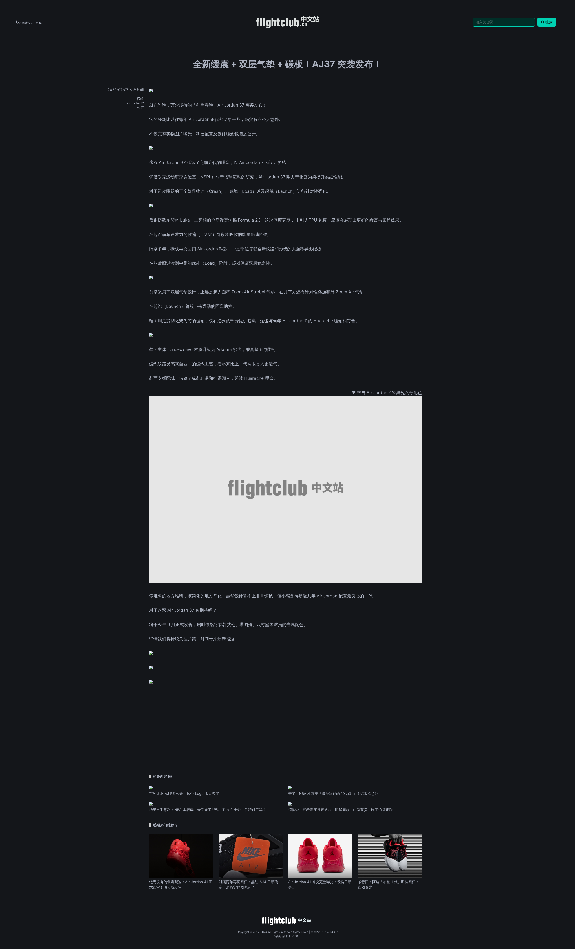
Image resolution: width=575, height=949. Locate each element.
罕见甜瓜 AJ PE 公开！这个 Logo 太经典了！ (186, 793)
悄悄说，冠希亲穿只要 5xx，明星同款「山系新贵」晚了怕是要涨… (342, 809)
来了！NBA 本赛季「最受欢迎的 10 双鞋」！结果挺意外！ (335, 793)
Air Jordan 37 (135, 103)
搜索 (549, 22)
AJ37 (140, 107)
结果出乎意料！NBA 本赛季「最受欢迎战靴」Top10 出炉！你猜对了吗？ (207, 809)
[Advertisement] (285, 721)
